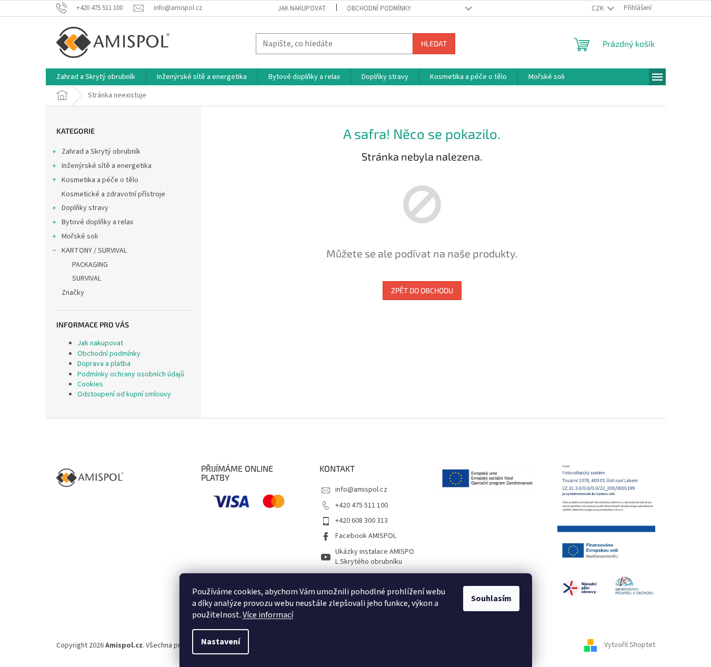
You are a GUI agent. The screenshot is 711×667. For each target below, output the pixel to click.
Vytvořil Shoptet (629, 645)
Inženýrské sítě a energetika (107, 166)
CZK (598, 8)
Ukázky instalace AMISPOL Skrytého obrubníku (374, 556)
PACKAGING (90, 265)
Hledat (434, 43)
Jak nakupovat (302, 8)
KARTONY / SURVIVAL (94, 250)
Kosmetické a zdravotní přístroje (113, 194)
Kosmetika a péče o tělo (100, 180)
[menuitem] (96, 76)
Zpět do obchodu (422, 290)
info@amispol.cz (361, 489)
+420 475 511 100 (361, 505)
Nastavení (220, 642)
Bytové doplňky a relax (97, 222)
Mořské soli (80, 236)
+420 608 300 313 (361, 520)
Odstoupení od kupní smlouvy (124, 394)
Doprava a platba (104, 364)
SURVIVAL (86, 278)
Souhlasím (491, 598)
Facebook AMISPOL (365, 536)
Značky (73, 292)
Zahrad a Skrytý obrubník (101, 151)
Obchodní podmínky (379, 8)
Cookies (90, 384)
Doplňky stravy (85, 208)
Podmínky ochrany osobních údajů (130, 374)
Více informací (268, 615)
